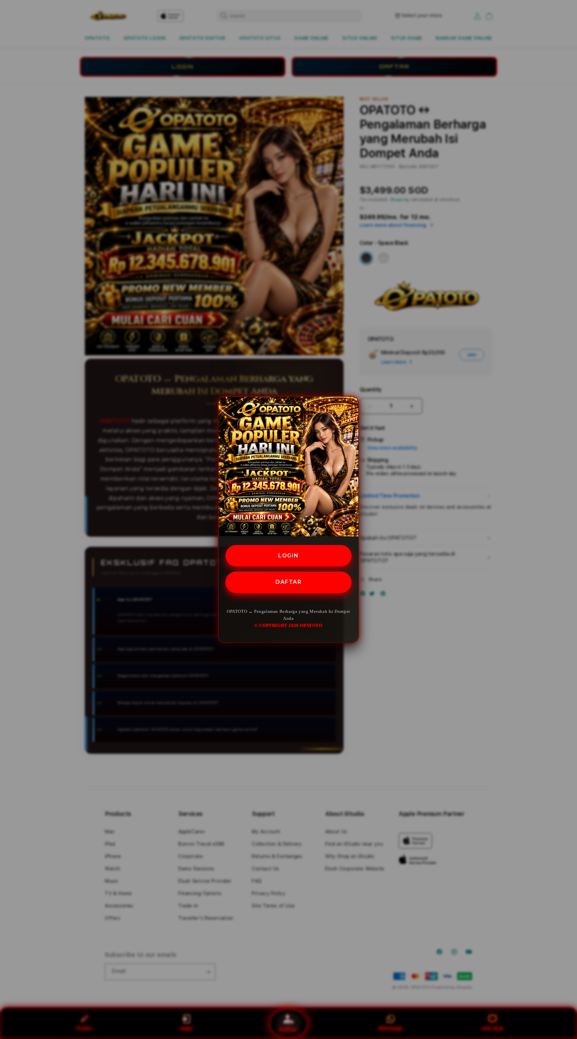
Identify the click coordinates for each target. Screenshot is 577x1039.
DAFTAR (288, 582)
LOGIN (288, 555)
